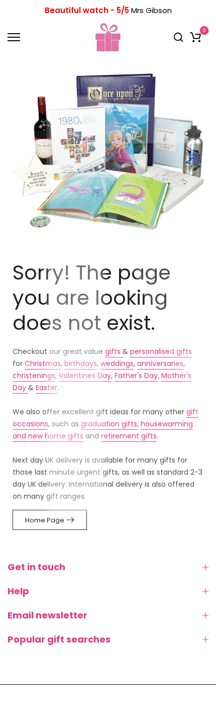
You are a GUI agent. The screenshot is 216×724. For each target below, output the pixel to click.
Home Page (44, 520)
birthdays (80, 363)
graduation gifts (109, 424)
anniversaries (160, 363)
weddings (117, 363)
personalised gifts (161, 351)
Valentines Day (85, 376)
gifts (114, 351)
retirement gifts (129, 436)
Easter (46, 388)
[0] (195, 37)
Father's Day (136, 376)
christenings (34, 376)
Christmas (43, 363)
